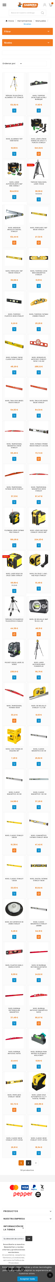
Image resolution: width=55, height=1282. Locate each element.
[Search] (42, 12)
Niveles (8, 42)
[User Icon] (44, 4)
